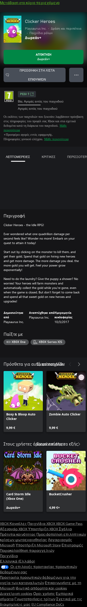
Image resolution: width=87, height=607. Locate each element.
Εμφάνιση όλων (51, 363)
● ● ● (76, 75)
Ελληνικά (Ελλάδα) (17, 561)
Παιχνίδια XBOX (42, 523)
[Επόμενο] (79, 364)
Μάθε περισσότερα (56, 139)
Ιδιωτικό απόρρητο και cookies (41, 588)
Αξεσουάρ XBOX (14, 528)
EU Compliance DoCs (47, 604)
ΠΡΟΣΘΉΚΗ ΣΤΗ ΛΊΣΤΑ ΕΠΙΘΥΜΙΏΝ (37, 74)
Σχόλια (65, 528)
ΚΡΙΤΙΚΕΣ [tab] (49, 157)
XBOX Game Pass (69, 523)
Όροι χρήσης (44, 593)
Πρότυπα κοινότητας (18, 534)
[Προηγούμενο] (70, 364)
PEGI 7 (24, 94)
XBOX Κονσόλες (13, 523)
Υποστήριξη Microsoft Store (38, 545)
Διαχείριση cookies (16, 593)
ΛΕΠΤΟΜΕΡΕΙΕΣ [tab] (18, 157)
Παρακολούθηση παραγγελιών (27, 550)
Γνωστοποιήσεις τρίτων (34, 598)
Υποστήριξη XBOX (43, 528)
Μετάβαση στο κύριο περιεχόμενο (30, 2)
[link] (23, 401)
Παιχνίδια (9, 555)
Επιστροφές (72, 545)
